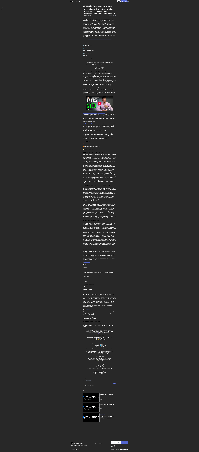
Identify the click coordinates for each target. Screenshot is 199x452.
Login (119, 1)
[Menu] (128, 1)
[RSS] (114, 446)
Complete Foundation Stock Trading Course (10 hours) (94, 113)
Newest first (112, 377)
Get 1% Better (124, 1)
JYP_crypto (86, 291)
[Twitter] (112, 446)
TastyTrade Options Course (88, 123)
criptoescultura (86, 309)
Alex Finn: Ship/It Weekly (87, 5)
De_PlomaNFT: (87, 262)
